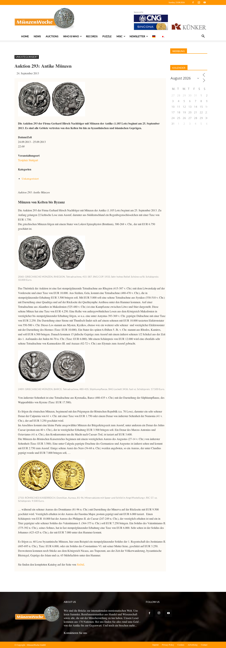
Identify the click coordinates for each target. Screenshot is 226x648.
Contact (204, 644)
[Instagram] (198, 2)
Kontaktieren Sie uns (75, 633)
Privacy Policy (168, 644)
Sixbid (80, 564)
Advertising (193, 644)
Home (25, 36)
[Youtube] (204, 2)
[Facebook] (193, 2)
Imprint (155, 644)
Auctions (52, 36)
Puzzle (107, 36)
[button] (203, 36)
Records (91, 36)
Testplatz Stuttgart (28, 160)
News (37, 36)
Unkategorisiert (27, 56)
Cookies (180, 644)
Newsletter (137, 36)
